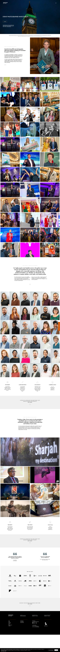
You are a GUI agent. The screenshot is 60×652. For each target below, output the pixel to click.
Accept (56, 650)
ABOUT (9, 621)
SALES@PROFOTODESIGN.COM (35, 621)
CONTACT (9, 623)
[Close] (58, 650)
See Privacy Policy (3, 650)
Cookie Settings (51, 650)
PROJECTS (9, 622)
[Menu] (56, 3)
